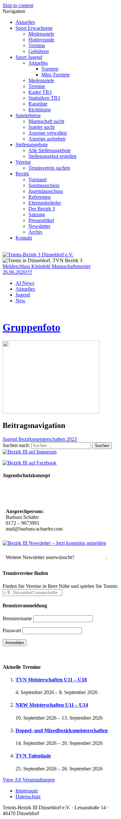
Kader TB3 (40, 92)
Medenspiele (41, 34)
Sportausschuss (43, 185)
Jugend (22, 294)
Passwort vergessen (22, 654)
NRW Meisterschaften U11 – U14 (51, 705)
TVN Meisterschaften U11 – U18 (51, 679)
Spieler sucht (41, 127)
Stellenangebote (31, 144)
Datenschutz (28, 796)
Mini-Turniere (55, 74)
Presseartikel (41, 220)
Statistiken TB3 (44, 98)
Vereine (23, 162)
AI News (24, 283)
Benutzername (17, 618)
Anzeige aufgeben (47, 138)
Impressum (26, 790)
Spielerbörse (28, 115)
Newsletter (39, 226)
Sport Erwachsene (34, 28)
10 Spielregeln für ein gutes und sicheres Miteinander (49, 494)
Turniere (49, 69)
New (20, 300)
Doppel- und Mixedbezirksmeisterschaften (61, 730)
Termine (36, 45)
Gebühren (38, 51)
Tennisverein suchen (49, 168)
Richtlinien (39, 109)
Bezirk (22, 173)
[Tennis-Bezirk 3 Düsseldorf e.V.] (38, 254)
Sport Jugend (28, 57)
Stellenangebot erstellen (52, 156)
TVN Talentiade (33, 755)
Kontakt (23, 238)
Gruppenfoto (31, 327)
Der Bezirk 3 (41, 208)
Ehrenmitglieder (44, 203)
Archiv (35, 232)
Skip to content (18, 5)
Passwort (12, 630)
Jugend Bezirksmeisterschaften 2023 (40, 439)
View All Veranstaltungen (29, 779)
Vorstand (37, 179)
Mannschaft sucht (46, 121)
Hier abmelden (91, 557)
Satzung (36, 214)
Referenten (39, 197)
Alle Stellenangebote (49, 150)
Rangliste (37, 104)
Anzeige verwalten (47, 133)
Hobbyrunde (41, 39)
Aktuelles (25, 22)
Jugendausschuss (45, 191)
